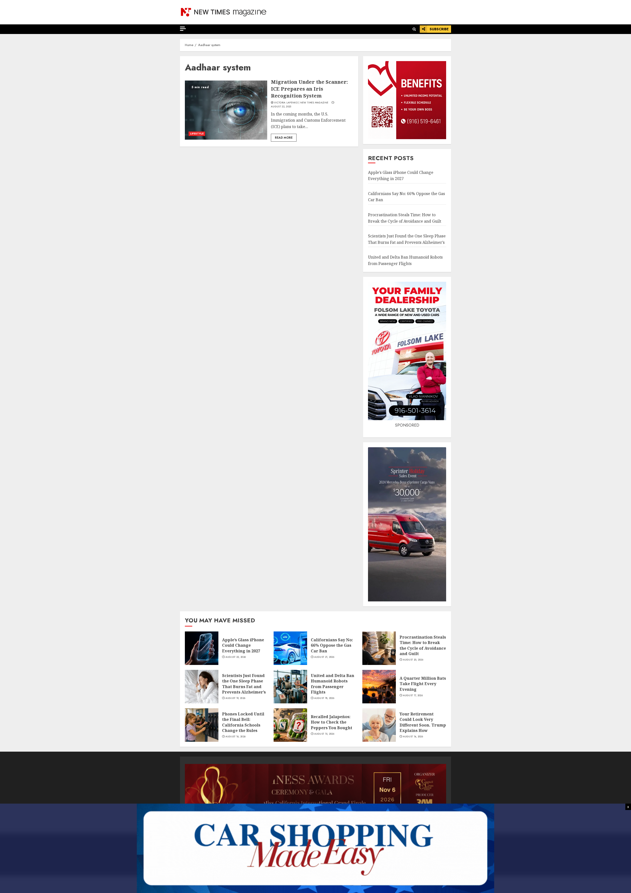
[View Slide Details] (315, 788)
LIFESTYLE (197, 133)
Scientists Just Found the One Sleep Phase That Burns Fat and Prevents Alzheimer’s (244, 684)
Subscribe (439, 29)
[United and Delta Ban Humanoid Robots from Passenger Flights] (290, 686)
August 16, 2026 (236, 736)
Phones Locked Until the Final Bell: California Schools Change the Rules (243, 722)
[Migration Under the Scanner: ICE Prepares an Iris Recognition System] (226, 110)
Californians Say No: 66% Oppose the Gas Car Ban (332, 645)
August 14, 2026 (413, 736)
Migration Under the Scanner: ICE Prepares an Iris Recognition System (309, 89)
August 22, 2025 (281, 106)
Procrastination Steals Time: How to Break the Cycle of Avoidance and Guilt (423, 645)
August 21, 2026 (324, 657)
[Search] (414, 29)
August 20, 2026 (413, 659)
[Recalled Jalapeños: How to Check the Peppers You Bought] (290, 725)
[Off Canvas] (183, 29)
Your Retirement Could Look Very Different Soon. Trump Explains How (423, 722)
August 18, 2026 (324, 698)
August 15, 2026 (324, 734)
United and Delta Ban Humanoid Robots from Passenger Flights (332, 684)
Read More (284, 137)
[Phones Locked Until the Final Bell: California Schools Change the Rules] (201, 725)
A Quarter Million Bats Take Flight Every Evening (423, 684)
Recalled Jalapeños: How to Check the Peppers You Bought (331, 722)
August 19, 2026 (235, 698)
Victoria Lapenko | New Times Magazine (301, 102)
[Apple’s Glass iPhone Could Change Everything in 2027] (201, 648)
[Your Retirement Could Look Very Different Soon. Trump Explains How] (379, 725)
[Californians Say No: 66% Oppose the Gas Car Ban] (290, 648)
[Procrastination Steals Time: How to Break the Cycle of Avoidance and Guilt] (379, 648)
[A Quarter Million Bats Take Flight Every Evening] (379, 686)
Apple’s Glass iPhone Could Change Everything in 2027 (243, 645)
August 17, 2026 (413, 695)
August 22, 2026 (236, 657)
